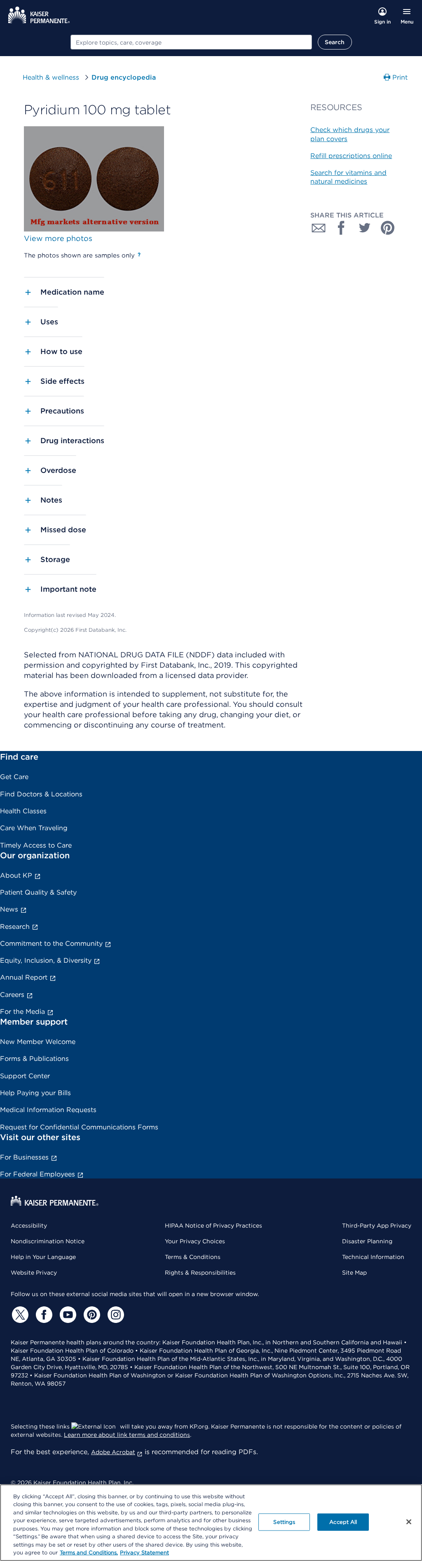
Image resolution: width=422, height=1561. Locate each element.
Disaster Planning (367, 1241)
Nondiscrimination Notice (47, 1241)
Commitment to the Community (51, 943)
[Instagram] (114, 1314)
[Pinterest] (90, 1314)
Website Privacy (34, 1272)
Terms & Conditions (192, 1257)
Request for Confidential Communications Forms (79, 1127)
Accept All (343, 1522)
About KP (16, 875)
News (9, 909)
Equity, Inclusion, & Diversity (45, 960)
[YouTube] (67, 1314)
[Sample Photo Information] (139, 254)
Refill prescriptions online (351, 156)
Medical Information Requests (48, 1110)
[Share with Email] (318, 228)
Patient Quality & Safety (38, 892)
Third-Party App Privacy (376, 1225)
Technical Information (373, 1257)
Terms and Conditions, (89, 1552)
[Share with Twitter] (364, 228)
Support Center (25, 1076)
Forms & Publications (34, 1059)
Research (15, 926)
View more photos (58, 238)
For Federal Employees (37, 1174)
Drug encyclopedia (123, 77)
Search (335, 42)
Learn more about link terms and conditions (127, 1434)
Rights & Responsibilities (200, 1272)
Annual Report (23, 977)
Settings (284, 1522)
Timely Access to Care (36, 845)
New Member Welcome (37, 1042)
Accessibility (29, 1225)
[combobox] (191, 42)
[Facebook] (43, 1314)
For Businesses (24, 1157)
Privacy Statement (144, 1552)
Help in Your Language (43, 1257)
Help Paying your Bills (35, 1093)
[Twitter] (19, 1314)
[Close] (409, 1522)
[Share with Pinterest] (388, 228)
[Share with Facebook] (341, 228)
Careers (12, 995)
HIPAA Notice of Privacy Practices (213, 1225)
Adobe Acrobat (113, 1452)
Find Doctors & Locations (41, 794)
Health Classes (23, 811)
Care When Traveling (34, 828)
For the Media (22, 1011)
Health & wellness (51, 77)
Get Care (14, 777)
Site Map (354, 1272)
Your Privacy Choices (195, 1241)
